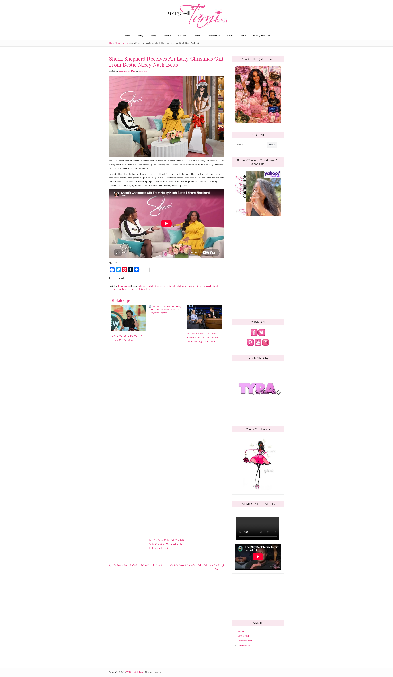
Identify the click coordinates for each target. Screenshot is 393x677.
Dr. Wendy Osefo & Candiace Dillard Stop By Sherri (138, 565)
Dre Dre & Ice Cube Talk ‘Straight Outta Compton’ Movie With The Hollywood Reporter (166, 544)
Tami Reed (143, 71)
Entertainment (214, 36)
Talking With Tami (261, 36)
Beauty (140, 36)
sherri (137, 289)
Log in (241, 631)
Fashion (126, 36)
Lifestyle (167, 36)
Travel (243, 36)
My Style (182, 36)
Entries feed (243, 636)
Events (230, 36)
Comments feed (245, 641)
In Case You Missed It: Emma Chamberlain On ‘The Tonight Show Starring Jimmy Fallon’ (202, 337)
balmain (141, 286)
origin (130, 289)
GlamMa (197, 36)
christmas (181, 286)
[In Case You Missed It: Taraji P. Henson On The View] (128, 318)
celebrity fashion (154, 286)
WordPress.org (244, 645)
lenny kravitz (193, 286)
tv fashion (145, 289)
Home (111, 43)
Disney (153, 36)
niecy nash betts (207, 286)
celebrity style (169, 286)
